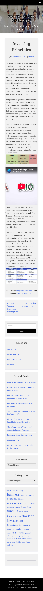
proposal (22, 536)
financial (17, 507)
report (29, 536)
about (9, 491)
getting (26, 511)
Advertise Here (13, 354)
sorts (9, 542)
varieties (10, 545)
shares (18, 539)
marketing (28, 529)
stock (18, 541)
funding (12, 511)
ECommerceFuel (13, 440)
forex (29, 507)
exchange (10, 507)
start (13, 542)
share (13, 539)
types (28, 542)
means (8, 533)
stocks (23, 542)
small (24, 538)
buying (22, 495)
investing (19, 293)
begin (13, 491)
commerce (29, 495)
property (15, 536)
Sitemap (10, 364)
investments (14, 525)
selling (9, 539)
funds (21, 511)
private (9, 536)
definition (12, 498)
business (13, 494)
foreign (23, 507)
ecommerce (13, 503)
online (14, 532)
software (29, 539)
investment (15, 520)
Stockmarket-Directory (21, 18)
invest (19, 516)
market (18, 529)
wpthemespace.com (29, 587)
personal (28, 533)
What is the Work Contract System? (21, 382)
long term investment (24, 291)
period (21, 532)
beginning (19, 490)
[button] (39, 2)
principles (27, 293)
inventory (11, 516)
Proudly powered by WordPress (21, 584)
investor (26, 525)
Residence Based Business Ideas (19, 435)
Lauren (31, 57)
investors (10, 529)
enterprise (27, 503)
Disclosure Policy (14, 359)
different (20, 499)
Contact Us (11, 349)
